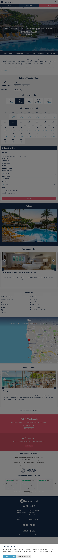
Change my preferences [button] (23, 556)
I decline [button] (12, 556)
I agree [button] (6, 556)
